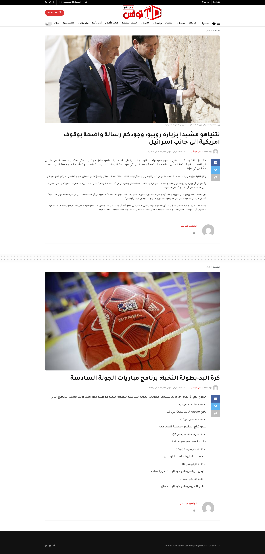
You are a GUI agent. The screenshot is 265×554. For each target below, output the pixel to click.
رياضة (158, 23)
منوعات (84, 23)
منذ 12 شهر (180, 152)
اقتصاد (169, 23)
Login (215, 2)
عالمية (192, 23)
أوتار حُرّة (97, 23)
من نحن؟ (205, 2)
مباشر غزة (68, 23)
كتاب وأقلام (111, 23)
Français (53, 13)
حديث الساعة (129, 23)
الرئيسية (216, 31)
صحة (182, 23)
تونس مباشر (197, 152)
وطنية (205, 23)
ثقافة (146, 23)
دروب (56, 23)
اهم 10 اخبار (160, 152)
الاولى (208, 31)
